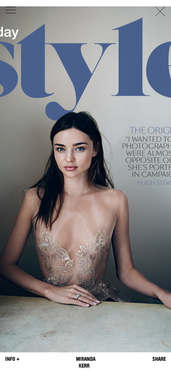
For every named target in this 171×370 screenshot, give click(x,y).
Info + (12, 358)
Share (159, 358)
